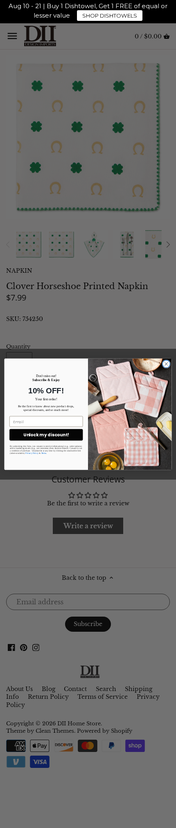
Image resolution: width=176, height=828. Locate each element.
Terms (44, 453)
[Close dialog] (166, 363)
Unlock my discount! (46, 435)
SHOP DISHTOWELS (109, 15)
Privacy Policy (31, 453)
